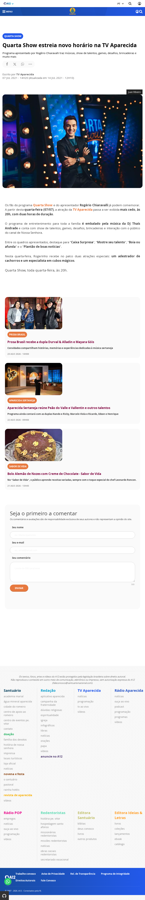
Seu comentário (21, 557)
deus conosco (86, 828)
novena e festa (14, 774)
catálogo (119, 844)
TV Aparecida (82, 210)
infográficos (48, 725)
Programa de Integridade (115, 873)
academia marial (14, 696)
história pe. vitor (50, 818)
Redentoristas (53, 812)
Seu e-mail (18, 542)
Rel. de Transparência (82, 873)
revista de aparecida (18, 795)
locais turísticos (13, 758)
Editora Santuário (86, 815)
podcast (119, 706)
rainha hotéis (11, 789)
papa (44, 746)
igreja (44, 720)
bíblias (82, 823)
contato (8, 728)
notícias (8, 768)
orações (45, 740)
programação (85, 701)
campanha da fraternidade (49, 703)
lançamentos (122, 833)
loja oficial (10, 763)
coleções (120, 828)
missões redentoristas (54, 840)
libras (44, 730)
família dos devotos (15, 739)
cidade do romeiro (14, 706)
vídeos (7, 800)
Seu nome (18, 527)
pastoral (8, 784)
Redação (48, 690)
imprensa (9, 753)
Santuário (12, 690)
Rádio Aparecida (129, 690)
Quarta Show (43, 205)
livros (81, 833)
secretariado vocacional (55, 859)
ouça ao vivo (122, 701)
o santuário (10, 779)
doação (9, 734)
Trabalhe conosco (26, 873)
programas (121, 717)
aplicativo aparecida (53, 696)
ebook (118, 839)
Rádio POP (13, 812)
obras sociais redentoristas (49, 852)
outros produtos (87, 839)
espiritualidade (50, 715)
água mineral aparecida (18, 701)
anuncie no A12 (51, 756)
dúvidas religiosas (51, 710)
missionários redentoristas (49, 834)
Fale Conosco (48, 880)
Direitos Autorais (25, 880)
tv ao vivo (83, 706)
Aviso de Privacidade (53, 873)
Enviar (19, 588)
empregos (10, 818)
